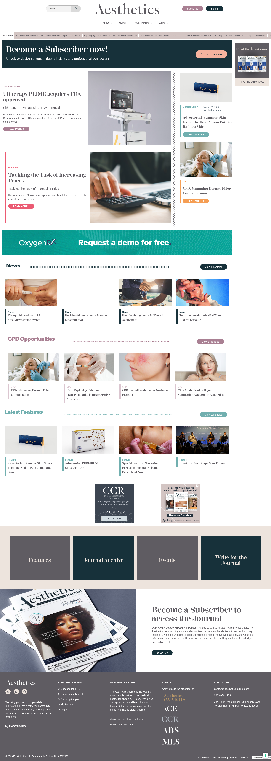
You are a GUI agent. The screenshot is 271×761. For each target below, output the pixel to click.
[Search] (76, 9)
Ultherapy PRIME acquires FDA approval (54, 36)
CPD (13, 387)
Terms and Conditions (238, 757)
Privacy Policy (219, 757)
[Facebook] (24, 691)
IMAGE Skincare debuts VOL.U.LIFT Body (195, 36)
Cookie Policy (204, 757)
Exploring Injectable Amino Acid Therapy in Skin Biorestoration (101, 36)
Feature (12, 459)
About (106, 23)
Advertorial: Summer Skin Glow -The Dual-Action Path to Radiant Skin (207, 122)
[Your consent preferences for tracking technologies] (265, 755)
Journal (122, 23)
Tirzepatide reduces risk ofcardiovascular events (152, 36)
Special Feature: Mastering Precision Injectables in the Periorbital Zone (140, 468)
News (11, 312)
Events (162, 23)
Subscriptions (142, 23)
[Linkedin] (16, 691)
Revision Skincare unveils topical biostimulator (236, 36)
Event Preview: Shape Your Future (202, 463)
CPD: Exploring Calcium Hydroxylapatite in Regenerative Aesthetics (88, 395)
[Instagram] (8, 691)
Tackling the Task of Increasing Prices (47, 178)
